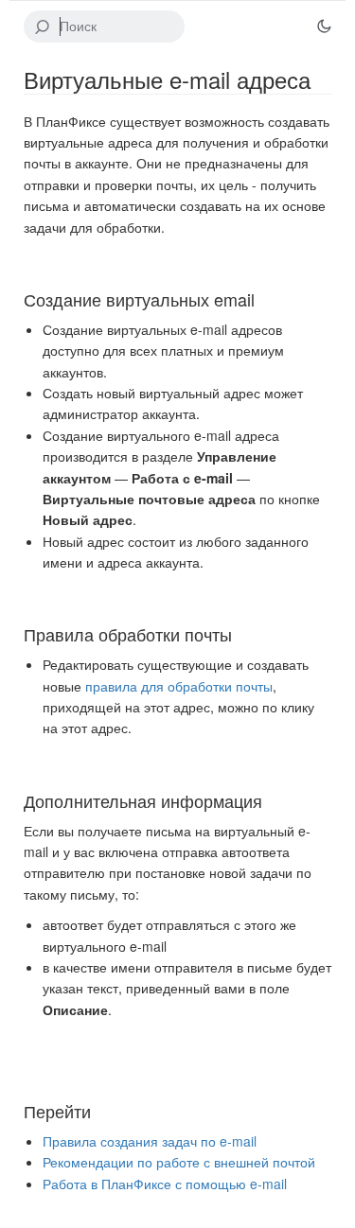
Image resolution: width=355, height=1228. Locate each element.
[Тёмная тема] (324, 26)
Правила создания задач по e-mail (150, 1141)
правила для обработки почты (179, 685)
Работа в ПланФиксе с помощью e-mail (165, 1183)
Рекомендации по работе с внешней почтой (179, 1161)
